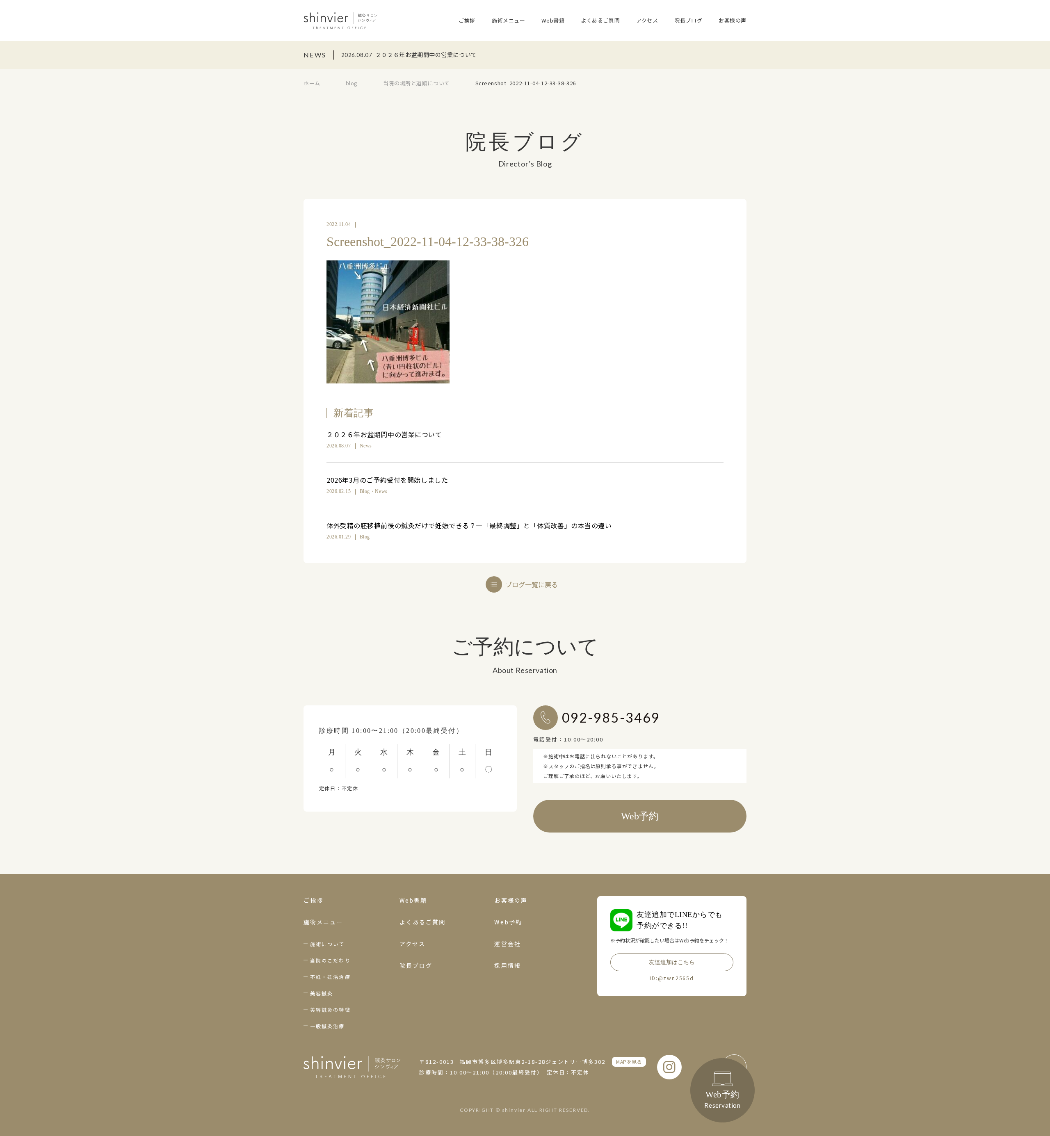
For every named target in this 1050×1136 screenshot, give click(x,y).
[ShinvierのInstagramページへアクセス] (669, 1067)
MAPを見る (629, 1061)
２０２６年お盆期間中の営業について (384, 434)
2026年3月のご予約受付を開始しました (387, 480)
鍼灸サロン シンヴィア (340, 20)
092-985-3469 (611, 717)
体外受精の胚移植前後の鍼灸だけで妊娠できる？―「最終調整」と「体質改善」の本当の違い (469, 525)
